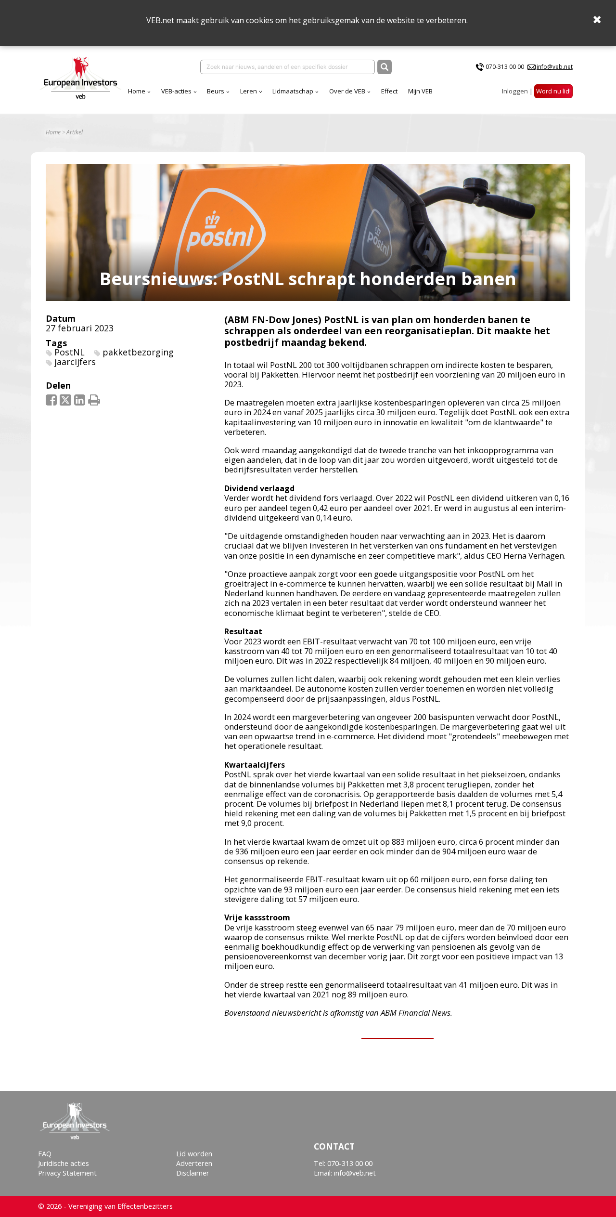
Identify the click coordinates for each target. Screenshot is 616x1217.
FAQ (44, 1153)
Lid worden (194, 1153)
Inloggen (515, 91)
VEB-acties (176, 91)
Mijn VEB (420, 91)
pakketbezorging (138, 352)
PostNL (69, 352)
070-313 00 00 (505, 67)
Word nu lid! (553, 91)
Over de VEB (347, 91)
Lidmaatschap (292, 91)
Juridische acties (63, 1163)
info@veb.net (555, 67)
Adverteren (194, 1163)
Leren (248, 91)
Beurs (215, 91)
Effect (389, 91)
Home (136, 91)
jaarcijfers (75, 361)
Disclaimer (192, 1173)
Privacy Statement (67, 1173)
